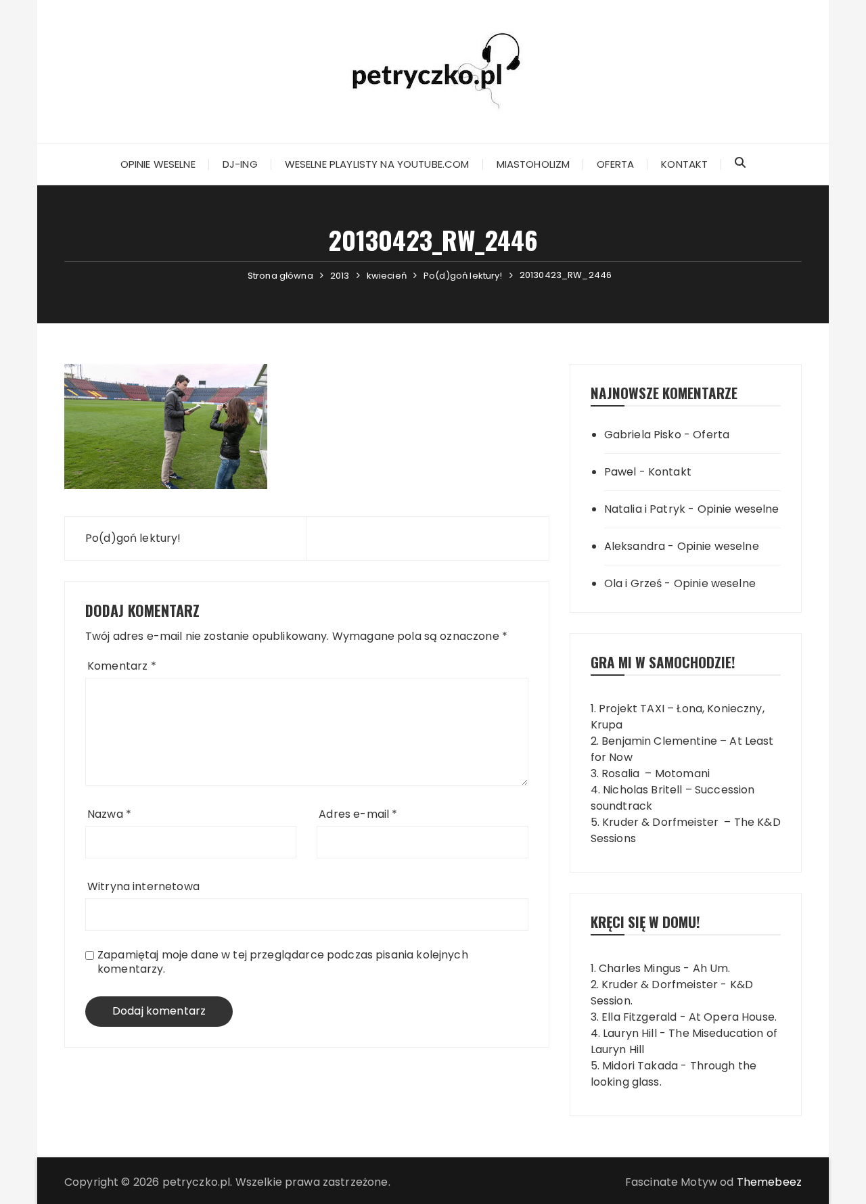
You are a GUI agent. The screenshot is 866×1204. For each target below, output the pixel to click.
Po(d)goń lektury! (133, 538)
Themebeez (769, 1182)
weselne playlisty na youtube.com (377, 164)
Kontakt (684, 164)
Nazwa (109, 814)
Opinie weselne (158, 164)
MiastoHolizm (533, 164)
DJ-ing (240, 164)
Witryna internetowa (143, 886)
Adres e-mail (358, 814)
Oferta (615, 164)
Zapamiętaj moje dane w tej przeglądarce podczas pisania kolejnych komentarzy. (282, 962)
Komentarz (121, 666)
